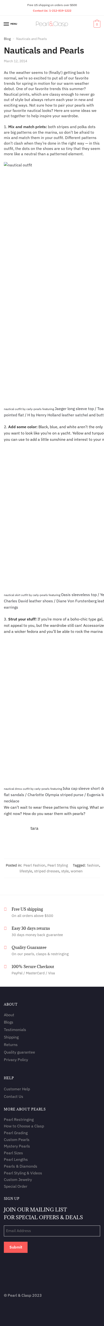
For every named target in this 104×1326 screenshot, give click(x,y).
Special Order (15, 1186)
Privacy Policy (16, 1059)
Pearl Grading (16, 1132)
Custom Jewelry (18, 1179)
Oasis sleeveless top (79, 594)
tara (34, 828)
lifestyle (26, 871)
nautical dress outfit (17, 789)
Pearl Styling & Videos (23, 1172)
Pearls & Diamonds (20, 1166)
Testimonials (15, 1029)
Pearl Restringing (19, 1119)
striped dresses (46, 871)
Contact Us (13, 1096)
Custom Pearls (17, 1139)
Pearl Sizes (13, 1152)
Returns (11, 1044)
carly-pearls (34, 409)
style (65, 871)
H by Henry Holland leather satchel (57, 414)
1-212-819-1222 (60, 10)
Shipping (11, 1037)
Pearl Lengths (16, 1159)
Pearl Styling (57, 865)
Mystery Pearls (17, 1146)
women (77, 871)
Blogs (8, 1022)
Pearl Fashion (34, 865)
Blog (7, 39)
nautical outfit (13, 409)
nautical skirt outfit (16, 595)
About (9, 1014)
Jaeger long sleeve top (74, 408)
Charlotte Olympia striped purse (55, 794)
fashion (93, 865)
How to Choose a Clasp (24, 1126)
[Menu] (6, 24)
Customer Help (17, 1088)
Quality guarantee (19, 1051)
